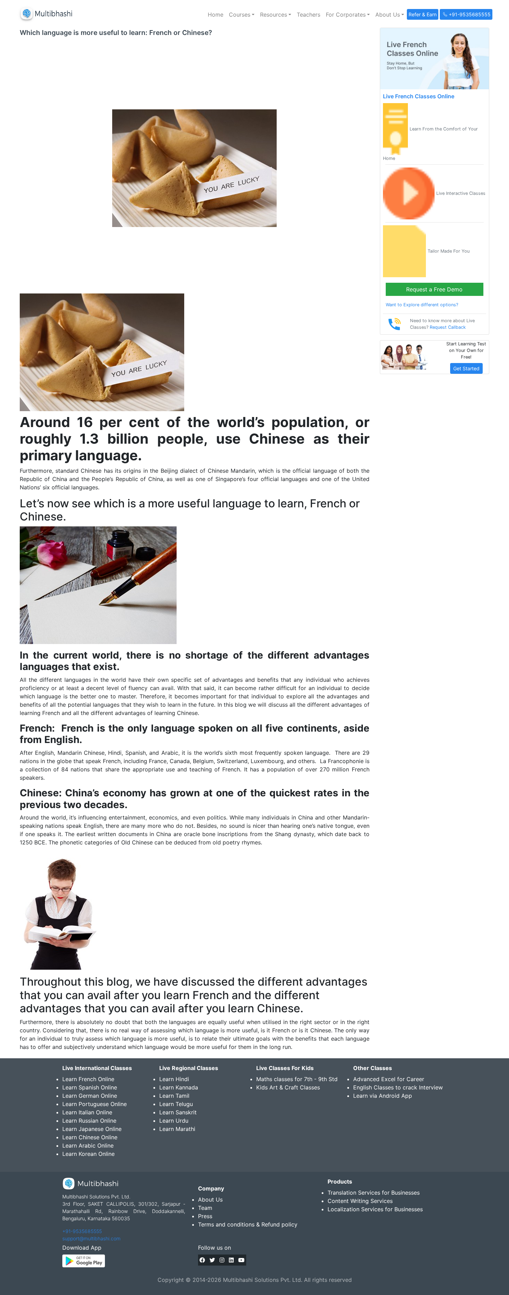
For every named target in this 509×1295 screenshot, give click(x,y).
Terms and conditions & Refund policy (247, 1224)
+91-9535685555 (82, 1231)
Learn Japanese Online (92, 1128)
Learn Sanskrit (178, 1112)
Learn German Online (89, 1095)
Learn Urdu (173, 1120)
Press (205, 1216)
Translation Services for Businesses (374, 1192)
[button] (241, 14)
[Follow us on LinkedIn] (231, 1260)
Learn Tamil (174, 1095)
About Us (210, 1199)
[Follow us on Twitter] (212, 1260)
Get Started (466, 368)
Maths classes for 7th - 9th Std (297, 1079)
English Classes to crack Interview (398, 1087)
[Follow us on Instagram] (222, 1260)
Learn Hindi (174, 1079)
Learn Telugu (176, 1104)
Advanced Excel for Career (388, 1079)
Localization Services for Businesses (375, 1209)
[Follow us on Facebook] (202, 1260)
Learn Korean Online (88, 1153)
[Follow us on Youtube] (241, 1260)
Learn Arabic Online (88, 1145)
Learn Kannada (178, 1087)
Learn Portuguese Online (94, 1104)
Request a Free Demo (434, 289)
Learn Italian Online (87, 1112)
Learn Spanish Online (89, 1087)
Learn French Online (88, 1079)
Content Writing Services (360, 1200)
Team (205, 1207)
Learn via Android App (382, 1095)
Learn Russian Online (89, 1120)
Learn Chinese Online (89, 1137)
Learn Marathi (177, 1128)
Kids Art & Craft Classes (288, 1087)
